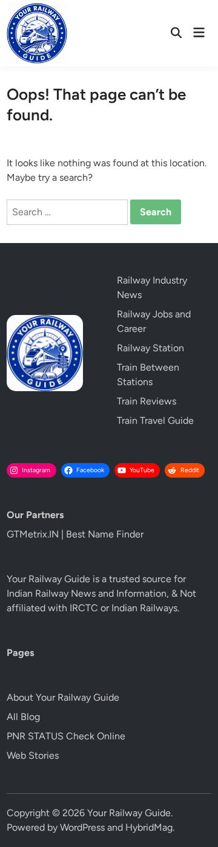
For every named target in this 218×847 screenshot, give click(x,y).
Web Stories (33, 755)
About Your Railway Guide (63, 697)
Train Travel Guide (155, 420)
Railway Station (150, 348)
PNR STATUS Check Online (66, 736)
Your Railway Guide (129, 813)
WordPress (82, 827)
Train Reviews (146, 401)
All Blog (23, 716)
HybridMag (149, 827)
